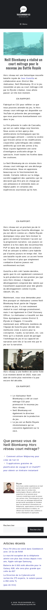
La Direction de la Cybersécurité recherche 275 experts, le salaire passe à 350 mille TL (22, 578)
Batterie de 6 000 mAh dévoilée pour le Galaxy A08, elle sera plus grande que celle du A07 (22, 568)
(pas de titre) (9, 585)
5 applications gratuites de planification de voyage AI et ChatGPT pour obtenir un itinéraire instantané (21, 467)
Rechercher (9, 525)
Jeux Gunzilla (27, 78)
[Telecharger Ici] (23, 12)
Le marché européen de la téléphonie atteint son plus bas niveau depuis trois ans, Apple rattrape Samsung (22, 559)
